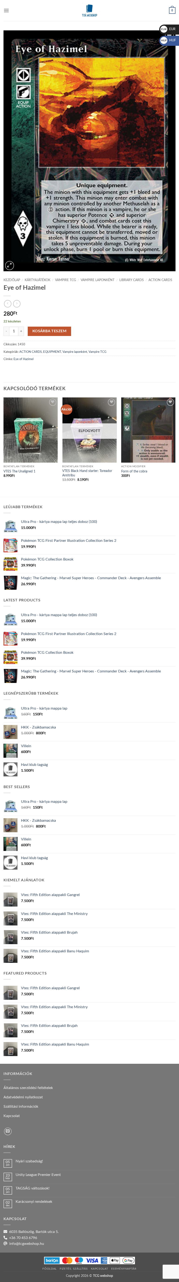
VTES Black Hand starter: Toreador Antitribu (87, 473)
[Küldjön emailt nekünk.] (8, 1131)
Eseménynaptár (124, 1268)
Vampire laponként (97, 280)
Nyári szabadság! (29, 1161)
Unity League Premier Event (38, 1175)
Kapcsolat (99, 1268)
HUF (168, 40)
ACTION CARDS (160, 280)
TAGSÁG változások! (32, 1188)
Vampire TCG (65, 280)
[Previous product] (16, 303)
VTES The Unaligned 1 (19, 471)
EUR (168, 29)
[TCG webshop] (89, 10)
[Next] (175, 446)
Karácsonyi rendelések (34, 1201)
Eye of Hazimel (24, 359)
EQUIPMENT (52, 351)
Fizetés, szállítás (74, 1268)
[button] (6, 10)
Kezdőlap (11, 280)
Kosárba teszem (49, 331)
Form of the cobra (134, 471)
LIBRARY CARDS (131, 280)
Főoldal (49, 1268)
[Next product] (7, 303)
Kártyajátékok (37, 280)
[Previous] (3, 446)
